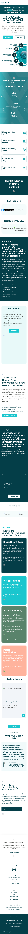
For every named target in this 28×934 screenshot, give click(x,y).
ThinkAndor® (14, 899)
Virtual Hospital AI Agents (8, 141)
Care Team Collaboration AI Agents (7, 159)
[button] (2, 96)
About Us (14, 873)
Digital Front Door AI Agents (9, 133)
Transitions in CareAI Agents (9, 168)
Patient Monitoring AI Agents (10, 149)
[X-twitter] (13, 870)
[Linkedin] (15, 870)
